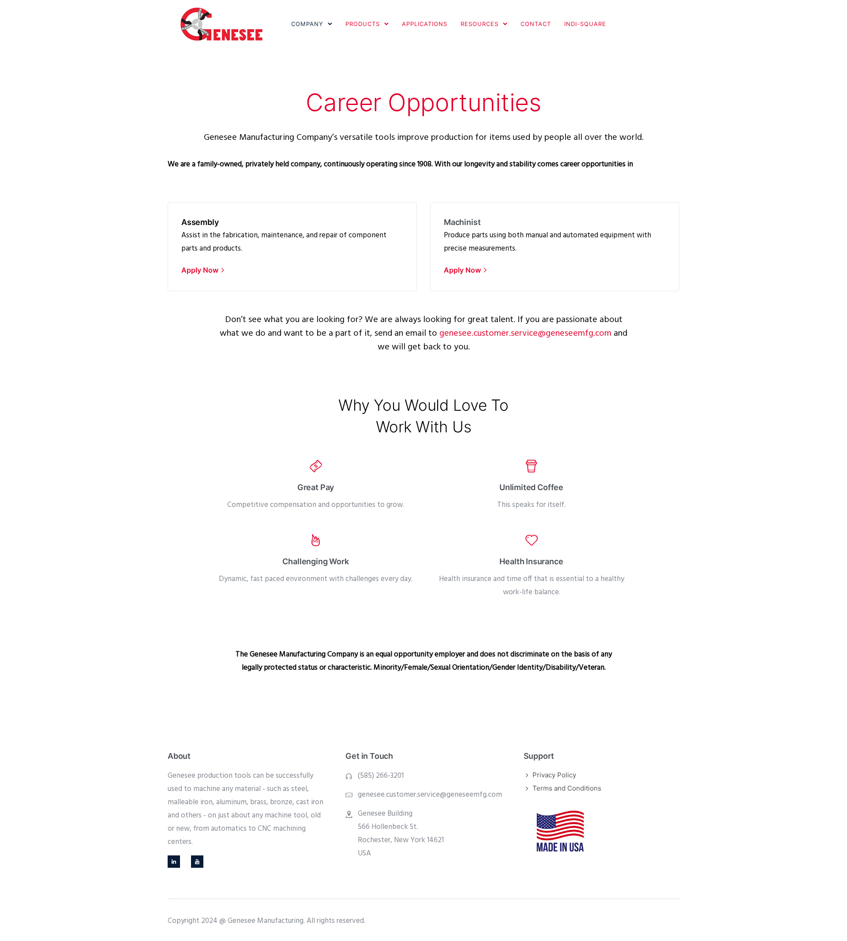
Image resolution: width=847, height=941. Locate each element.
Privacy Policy (554, 775)
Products (362, 23)
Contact (536, 23)
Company (307, 23)
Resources (479, 23)
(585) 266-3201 (381, 776)
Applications (424, 23)
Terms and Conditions (566, 788)
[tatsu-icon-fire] (315, 540)
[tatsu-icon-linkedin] (176, 861)
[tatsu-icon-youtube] (197, 861)
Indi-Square (585, 23)
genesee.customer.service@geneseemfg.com (430, 795)
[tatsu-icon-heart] (531, 540)
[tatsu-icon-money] (316, 466)
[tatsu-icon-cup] (531, 466)
